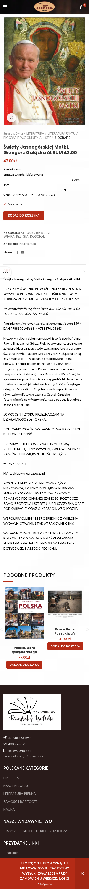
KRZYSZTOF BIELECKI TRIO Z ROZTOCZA (35, 831)
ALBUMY (27, 233)
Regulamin (10, 853)
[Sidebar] (5, 272)
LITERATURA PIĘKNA (19, 793)
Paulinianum (27, 244)
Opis (6, 270)
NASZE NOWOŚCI (17, 786)
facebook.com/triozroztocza (23, 756)
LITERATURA (35, 133)
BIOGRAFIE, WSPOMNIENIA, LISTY (27, 137)
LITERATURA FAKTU (61, 133)
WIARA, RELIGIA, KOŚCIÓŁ (24, 236)
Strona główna (13, 133)
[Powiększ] (11, 117)
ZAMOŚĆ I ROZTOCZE (20, 801)
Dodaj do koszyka (24, 215)
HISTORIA (11, 778)
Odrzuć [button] (82, 873)
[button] (24, 665)
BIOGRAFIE (62, 137)
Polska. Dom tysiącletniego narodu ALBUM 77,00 (24, 652)
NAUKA (9, 809)
